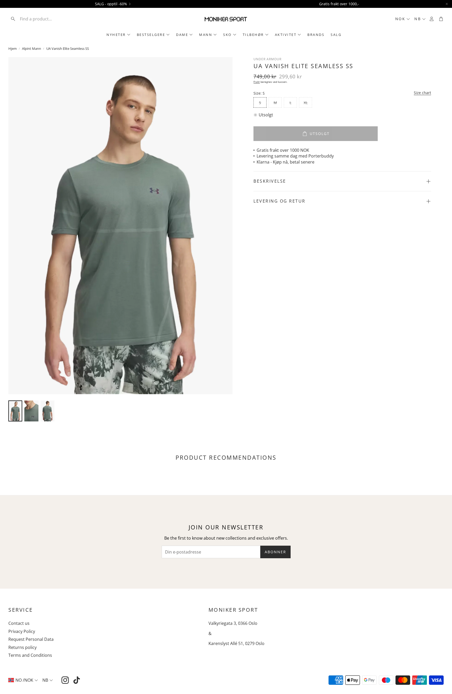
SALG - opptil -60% (111, 4)
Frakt (256, 82)
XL (306, 102)
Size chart (422, 93)
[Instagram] (65, 680)
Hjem (12, 48)
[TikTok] (76, 680)
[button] (42, 19)
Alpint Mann (31, 48)
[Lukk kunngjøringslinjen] (447, 4)
